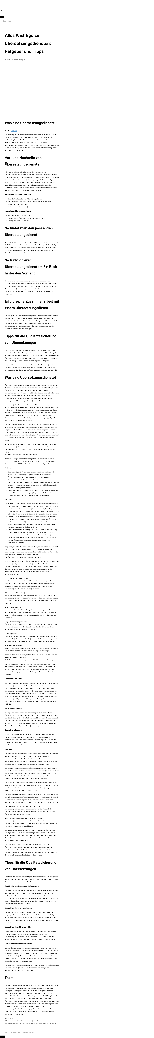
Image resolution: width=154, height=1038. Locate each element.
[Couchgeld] (3, 4)
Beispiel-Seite (7, 21)
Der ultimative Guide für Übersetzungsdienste (22, 1021)
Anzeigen (14, 131)
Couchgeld (4, 11)
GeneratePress (29, 1032)
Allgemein (9, 1018)
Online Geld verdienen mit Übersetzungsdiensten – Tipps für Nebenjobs (31, 1023)
